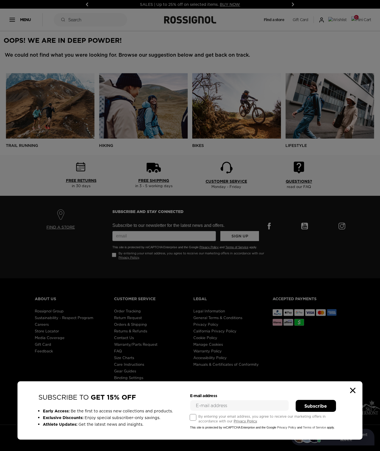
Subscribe (315, 406)
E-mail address (203, 396)
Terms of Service (314, 427)
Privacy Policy (245, 421)
